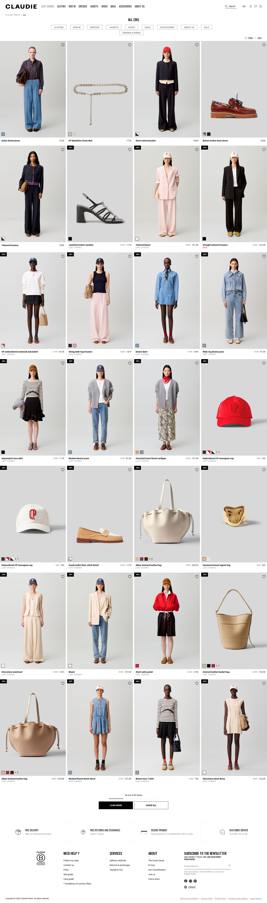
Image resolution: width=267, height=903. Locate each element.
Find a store (154, 879)
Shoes (131, 27)
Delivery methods (118, 860)
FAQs (66, 870)
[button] (48, 6)
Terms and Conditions (189, 898)
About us (189, 27)
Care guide (69, 879)
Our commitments (157, 870)
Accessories (167, 27)
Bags (147, 27)
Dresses (95, 27)
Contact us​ (69, 865)
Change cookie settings (238, 898)
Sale (206, 27)
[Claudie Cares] (41, 858)
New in (77, 27)
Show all (151, 805)
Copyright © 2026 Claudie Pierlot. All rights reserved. (27, 898)
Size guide (68, 874)
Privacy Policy (206, 898)
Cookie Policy (220, 898)
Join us (151, 874)
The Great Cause (156, 860)
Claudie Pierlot (12, 15)
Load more (116, 805)
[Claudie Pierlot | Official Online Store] (21, 6)
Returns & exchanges (120, 865)
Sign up (229, 866)
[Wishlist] (63, 44)
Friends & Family (132, 33)
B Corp (151, 865)
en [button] (244, 6)
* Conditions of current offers (77, 883)
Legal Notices (256, 898)
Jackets (114, 27)
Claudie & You (116, 870)
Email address (191, 866)
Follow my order (71, 860)
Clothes (59, 27)
